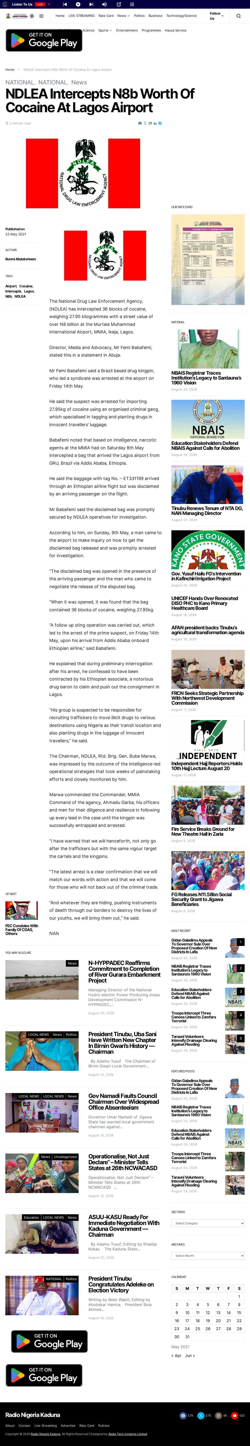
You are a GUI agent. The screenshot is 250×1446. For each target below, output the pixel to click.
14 (229, 1312)
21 (229, 1320)
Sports (103, 30)
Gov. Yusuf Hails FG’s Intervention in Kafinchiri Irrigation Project (206, 576)
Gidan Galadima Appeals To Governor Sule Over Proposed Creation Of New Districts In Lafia (194, 946)
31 (187, 1336)
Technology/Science (181, 16)
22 (239, 1320)
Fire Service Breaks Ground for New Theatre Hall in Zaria (202, 831)
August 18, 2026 (184, 615)
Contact (25, 1425)
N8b (8, 296)
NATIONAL (19, 82)
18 (198, 1320)
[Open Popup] (119, 4)
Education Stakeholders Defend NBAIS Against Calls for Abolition (205, 445)
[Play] (78, 4)
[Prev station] (91, 4)
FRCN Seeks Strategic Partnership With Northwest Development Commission (207, 698)
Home (60, 16)
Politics (139, 16)
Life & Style (66, 30)
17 (187, 1320)
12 (208, 1312)
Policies (104, 1425)
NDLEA (20, 296)
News (121, 16)
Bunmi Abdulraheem (20, 259)
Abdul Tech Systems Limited (127, 1434)
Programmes (151, 30)
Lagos (29, 291)
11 (197, 1312)
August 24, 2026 (184, 389)
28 (228, 1328)
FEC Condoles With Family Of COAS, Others (21, 929)
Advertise (68, 1425)
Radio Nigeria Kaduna (45, 1434)
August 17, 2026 (183, 710)
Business (155, 16)
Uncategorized (65, 1157)
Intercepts (13, 291)
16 (177, 1320)
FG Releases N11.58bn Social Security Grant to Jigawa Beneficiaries (201, 899)
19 (208, 1320)
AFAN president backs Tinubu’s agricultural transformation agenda (207, 630)
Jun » (190, 1355)
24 (187, 1328)
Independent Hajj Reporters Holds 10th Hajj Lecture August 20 (206, 766)
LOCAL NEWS (38, 1034)
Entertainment (127, 30)
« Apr (176, 1355)
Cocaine (25, 286)
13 (218, 1312)
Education (31, 1217)
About (10, 1425)
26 (208, 1328)
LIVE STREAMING (82, 16)
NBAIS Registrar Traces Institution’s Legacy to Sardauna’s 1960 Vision (206, 378)
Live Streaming (45, 1425)
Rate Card (106, 16)
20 (218, 1320)
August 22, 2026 (184, 585)
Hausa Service (176, 30)
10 (187, 1312)
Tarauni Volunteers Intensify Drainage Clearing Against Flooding (194, 1040)
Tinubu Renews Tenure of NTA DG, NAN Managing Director (207, 510)
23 (176, 1328)
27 (218, 1328)
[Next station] (65, 4)
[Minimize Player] (242, 4)
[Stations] (132, 4)
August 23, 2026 (184, 520)
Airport (10, 286)
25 (197, 1328)
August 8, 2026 (183, 841)
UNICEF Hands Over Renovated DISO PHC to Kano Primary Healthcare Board (204, 603)
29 (239, 1328)
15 (239, 1312)
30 (176, 1336)
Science (88, 30)
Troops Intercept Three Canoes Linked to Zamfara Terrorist (193, 1017)
